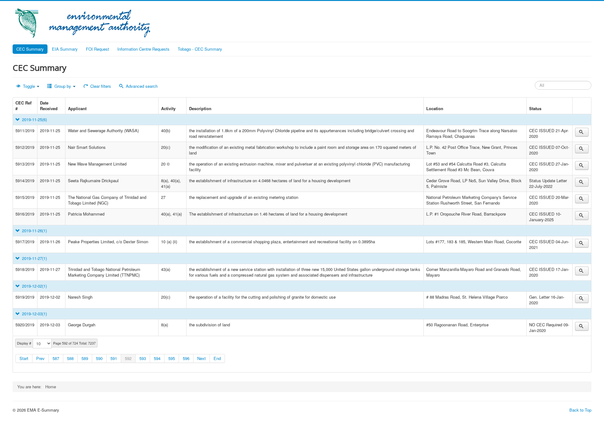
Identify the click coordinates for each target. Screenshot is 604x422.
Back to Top (580, 410)
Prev (40, 358)
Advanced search (141, 86)
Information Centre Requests (143, 49)
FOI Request (97, 49)
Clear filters (100, 86)
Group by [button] (62, 86)
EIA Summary (65, 49)
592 (128, 358)
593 (142, 358)
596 (186, 358)
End (217, 358)
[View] (582, 132)
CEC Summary (30, 49)
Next (201, 358)
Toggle (29, 86)
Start (24, 358)
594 (157, 358)
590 (99, 358)
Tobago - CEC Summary (200, 49)
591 (113, 358)
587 (56, 358)
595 (171, 358)
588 (70, 358)
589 (84, 358)
